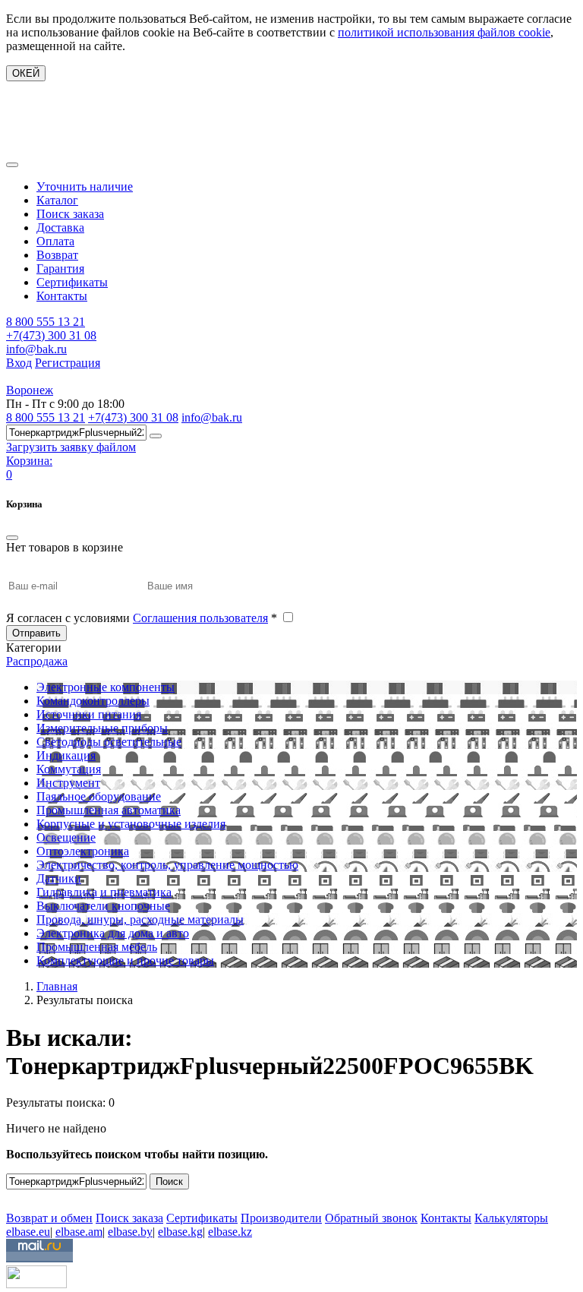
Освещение (66, 837)
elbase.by (130, 1231)
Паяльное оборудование (98, 796)
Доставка (60, 227)
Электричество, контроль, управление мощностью (167, 864)
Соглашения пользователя (200, 617)
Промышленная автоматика (108, 810)
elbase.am (78, 1231)
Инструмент (68, 782)
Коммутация (68, 769)
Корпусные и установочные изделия (130, 823)
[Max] (17, 1195)
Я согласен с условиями (141, 617)
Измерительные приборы (102, 728)
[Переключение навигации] (12, 165)
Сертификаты (72, 282)
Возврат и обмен (49, 1217)
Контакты (61, 295)
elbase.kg (180, 1231)
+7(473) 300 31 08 (51, 335)
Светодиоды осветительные (108, 741)
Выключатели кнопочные (103, 905)
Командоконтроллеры (93, 700)
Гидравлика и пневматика (104, 892)
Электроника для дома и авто (112, 933)
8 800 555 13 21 (45, 321)
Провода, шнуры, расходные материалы (140, 919)
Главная (56, 986)
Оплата (55, 241)
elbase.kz (230, 1231)
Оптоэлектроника (82, 851)
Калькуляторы (511, 1217)
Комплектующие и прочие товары (125, 960)
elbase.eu (28, 1231)
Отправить (36, 633)
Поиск (169, 1181)
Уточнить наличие (84, 186)
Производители (281, 1217)
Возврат (57, 254)
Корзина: (29, 460)
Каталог (57, 200)
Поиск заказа (70, 213)
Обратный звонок (371, 1217)
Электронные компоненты (105, 687)
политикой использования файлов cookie (444, 32)
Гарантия (60, 268)
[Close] (12, 537)
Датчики (58, 878)
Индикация (66, 755)
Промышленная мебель (96, 946)
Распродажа (37, 661)
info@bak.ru (36, 349)
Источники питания (88, 714)
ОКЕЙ (25, 73)
